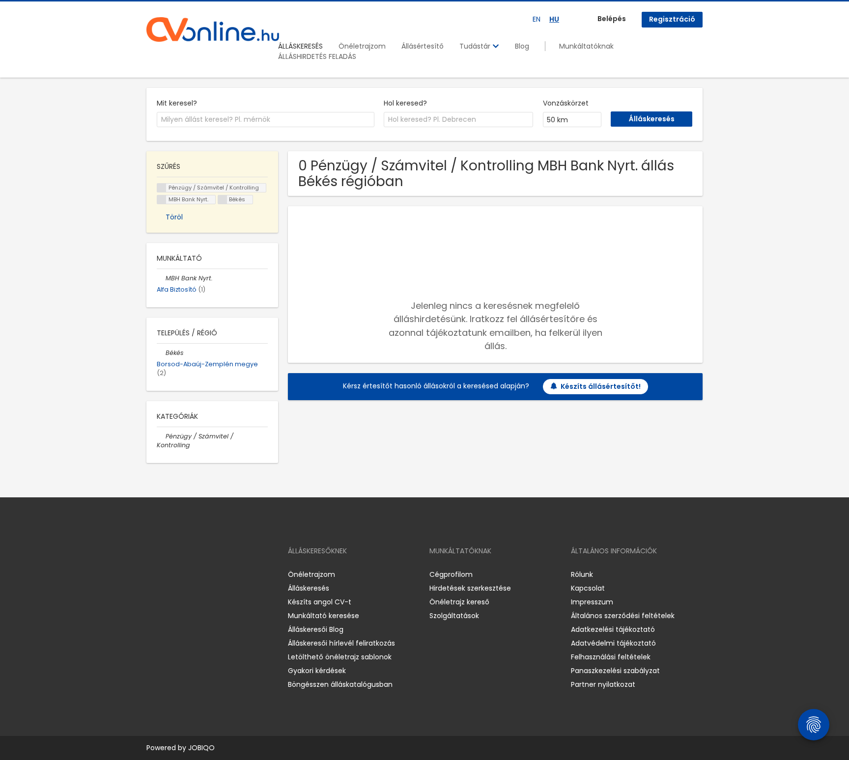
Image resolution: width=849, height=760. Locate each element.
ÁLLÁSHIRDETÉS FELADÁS (317, 56)
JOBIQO (201, 748)
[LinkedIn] (186, 574)
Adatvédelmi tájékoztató (613, 643)
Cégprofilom (451, 574)
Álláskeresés (308, 588)
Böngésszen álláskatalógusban (340, 684)
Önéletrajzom (362, 46)
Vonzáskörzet (566, 103)
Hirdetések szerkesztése (470, 588)
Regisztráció (672, 19)
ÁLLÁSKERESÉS (300, 46)
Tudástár (475, 46)
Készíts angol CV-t (319, 602)
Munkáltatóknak (586, 46)
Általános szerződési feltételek (623, 616)
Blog (522, 46)
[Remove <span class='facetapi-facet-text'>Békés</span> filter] (222, 199)
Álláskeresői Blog (315, 629)
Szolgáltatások (454, 616)
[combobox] (265, 120)
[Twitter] (200, 574)
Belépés (611, 19)
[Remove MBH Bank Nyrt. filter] (161, 278)
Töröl (174, 217)
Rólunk (582, 574)
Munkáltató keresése (323, 616)
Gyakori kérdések (317, 671)
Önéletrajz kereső (459, 602)
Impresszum (592, 602)
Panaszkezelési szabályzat (615, 671)
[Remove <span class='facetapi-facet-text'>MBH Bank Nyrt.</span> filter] (161, 199)
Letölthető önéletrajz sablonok (340, 657)
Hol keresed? (405, 103)
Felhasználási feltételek (611, 657)
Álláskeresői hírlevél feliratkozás (341, 643)
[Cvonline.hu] (212, 29)
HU (554, 19)
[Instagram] (170, 574)
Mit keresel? (177, 103)
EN (536, 19)
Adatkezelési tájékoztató (613, 629)
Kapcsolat (588, 588)
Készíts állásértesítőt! (601, 386)
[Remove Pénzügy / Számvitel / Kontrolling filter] (161, 436)
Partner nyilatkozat (603, 684)
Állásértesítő (422, 46)
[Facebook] (153, 574)
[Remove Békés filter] (161, 353)
